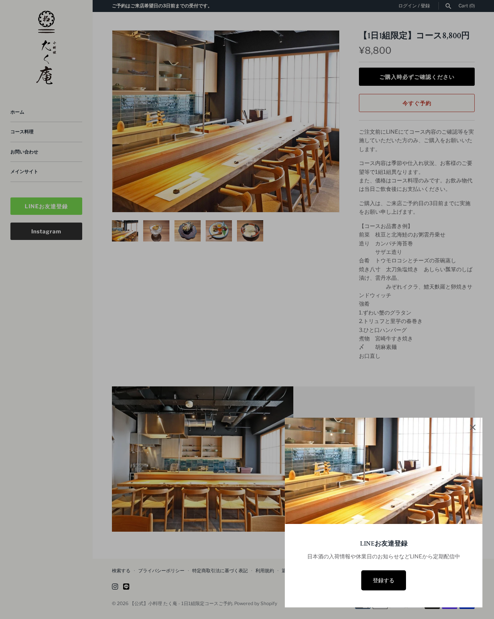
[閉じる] (472, 427)
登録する (383, 580)
